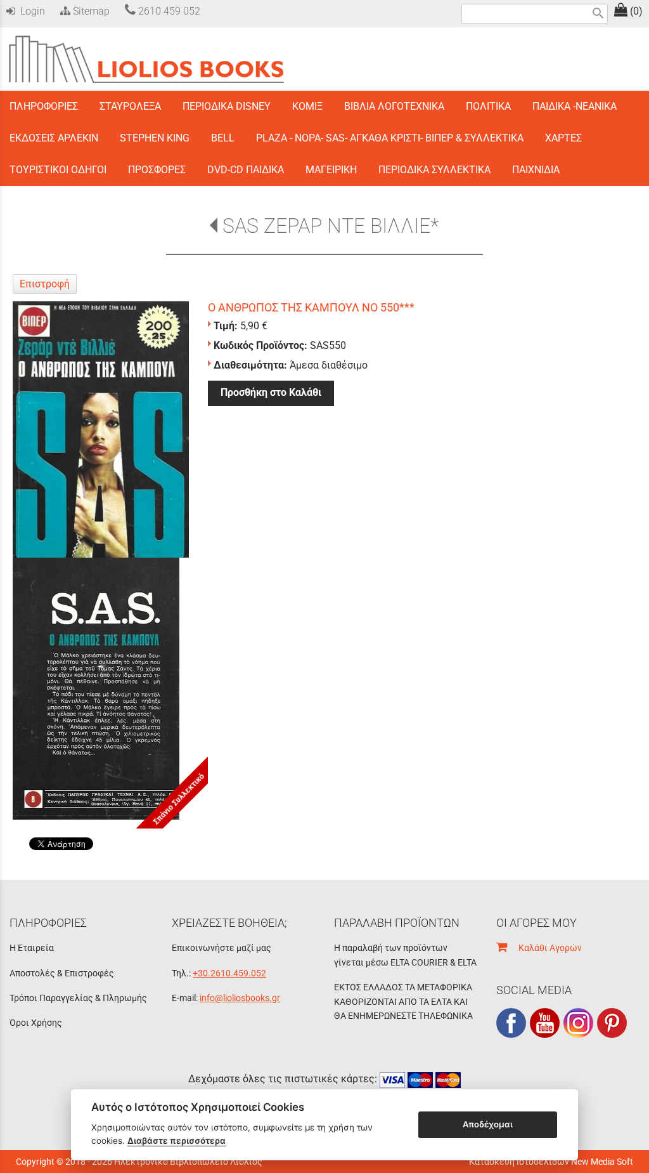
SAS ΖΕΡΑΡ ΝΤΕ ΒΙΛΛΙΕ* (330, 226)
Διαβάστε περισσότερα (176, 1141)
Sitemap (90, 11)
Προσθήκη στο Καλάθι (271, 392)
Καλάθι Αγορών (544, 948)
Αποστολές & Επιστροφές (62, 973)
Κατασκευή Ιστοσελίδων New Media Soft (551, 1162)
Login (30, 11)
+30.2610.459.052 (229, 973)
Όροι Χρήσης (36, 1023)
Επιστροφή (45, 284)
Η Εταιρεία (32, 948)
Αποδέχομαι (488, 1124)
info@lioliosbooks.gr (240, 998)
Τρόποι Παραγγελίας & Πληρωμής (78, 998)
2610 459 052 (168, 11)
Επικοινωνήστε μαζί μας (221, 948)
